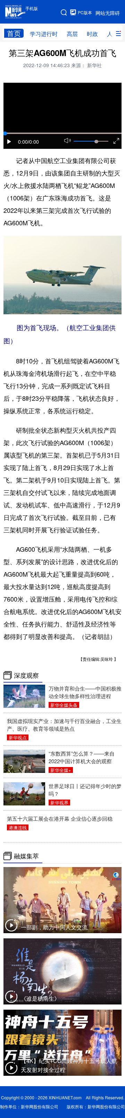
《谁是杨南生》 (40, 998)
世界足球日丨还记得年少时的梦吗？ (85, 789)
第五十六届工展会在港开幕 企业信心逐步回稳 (59, 818)
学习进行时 (44, 34)
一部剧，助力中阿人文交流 (54, 927)
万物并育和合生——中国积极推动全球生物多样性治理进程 (85, 692)
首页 (14, 33)
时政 (92, 34)
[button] (9, 141)
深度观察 (26, 675)
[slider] (96, 141)
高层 (72, 34)
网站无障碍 (107, 12)
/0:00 (33, 142)
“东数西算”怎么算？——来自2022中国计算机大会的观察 (82, 757)
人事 (112, 34)
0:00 (23, 142)
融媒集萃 (26, 855)
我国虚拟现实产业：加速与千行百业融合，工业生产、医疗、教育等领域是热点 (64, 724)
